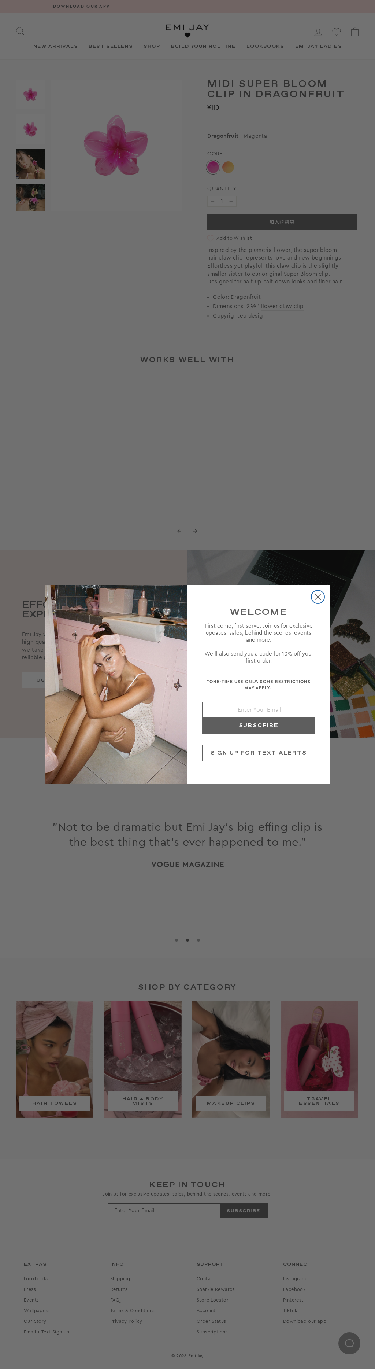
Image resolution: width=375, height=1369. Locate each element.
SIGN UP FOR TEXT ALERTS (259, 753)
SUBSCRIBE (259, 725)
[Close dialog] (317, 596)
